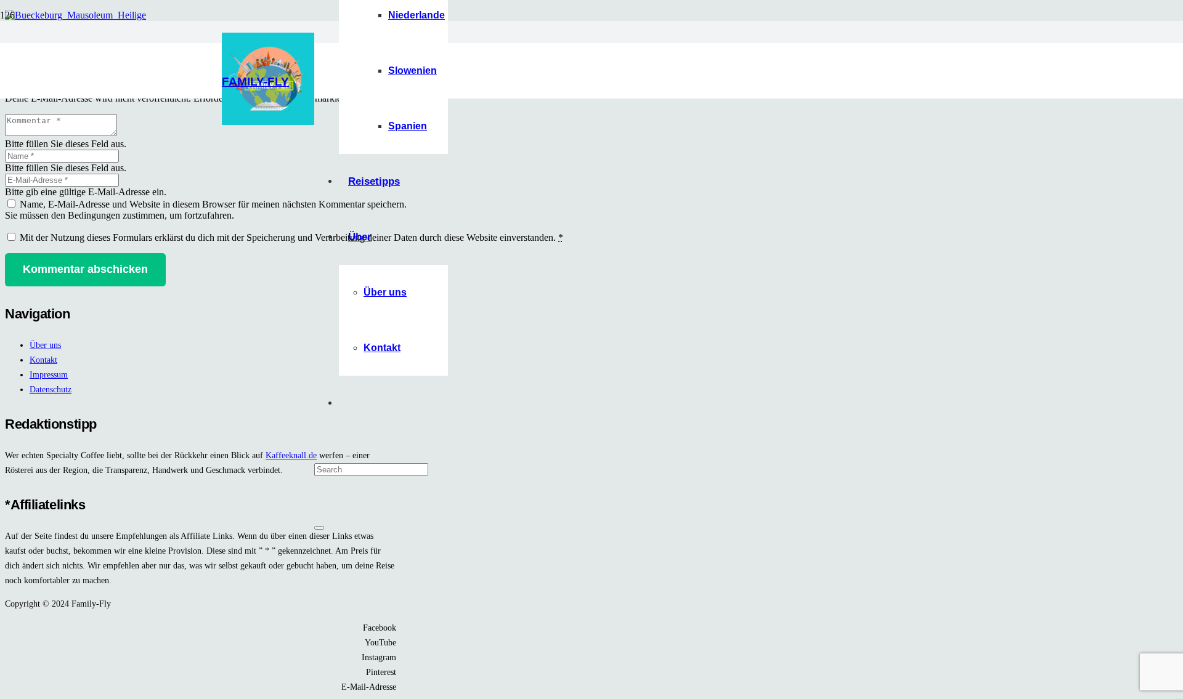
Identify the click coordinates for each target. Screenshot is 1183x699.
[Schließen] (319, 528)
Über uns (45, 345)
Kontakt (43, 360)
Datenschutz (50, 389)
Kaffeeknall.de (291, 455)
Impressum (49, 374)
